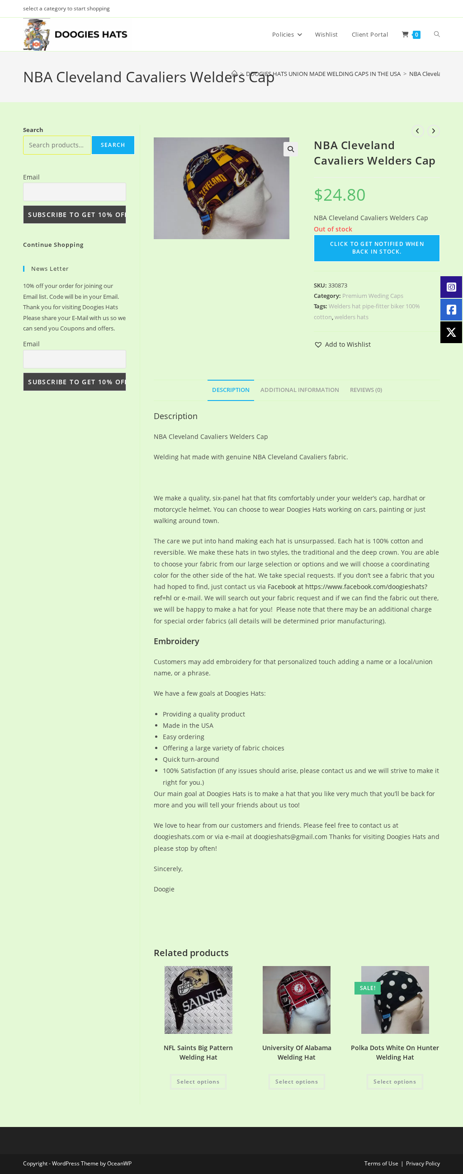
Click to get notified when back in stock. (377, 247)
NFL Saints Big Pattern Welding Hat (198, 1052)
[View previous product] (417, 131)
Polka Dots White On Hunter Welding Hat (395, 1052)
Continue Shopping (53, 244)
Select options (198, 1081)
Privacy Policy (423, 1163)
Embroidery (176, 641)
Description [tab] (231, 390)
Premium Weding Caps (372, 296)
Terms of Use (381, 1163)
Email (31, 177)
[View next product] (433, 131)
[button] (290, 149)
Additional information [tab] (299, 390)
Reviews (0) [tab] (366, 390)
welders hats (352, 317)
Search (33, 130)
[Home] (234, 74)
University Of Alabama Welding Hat (296, 1052)
